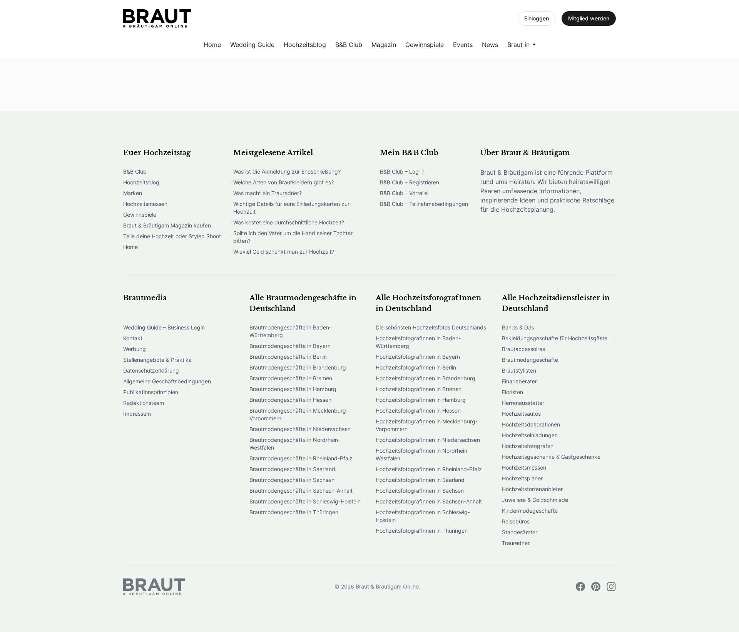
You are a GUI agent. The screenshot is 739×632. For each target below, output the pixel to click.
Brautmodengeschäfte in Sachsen (291, 479)
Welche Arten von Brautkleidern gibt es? (283, 182)
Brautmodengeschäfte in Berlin (288, 356)
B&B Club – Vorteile (404, 193)
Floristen (512, 392)
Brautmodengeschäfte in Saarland (292, 469)
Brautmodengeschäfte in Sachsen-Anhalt (301, 490)
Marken (132, 193)
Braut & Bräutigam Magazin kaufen (167, 225)
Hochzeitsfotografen (527, 446)
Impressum (137, 413)
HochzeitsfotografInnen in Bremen (418, 389)
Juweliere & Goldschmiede (535, 499)
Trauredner (516, 543)
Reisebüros (516, 521)
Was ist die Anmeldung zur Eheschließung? (287, 171)
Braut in (518, 44)
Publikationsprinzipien (150, 392)
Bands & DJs (518, 327)
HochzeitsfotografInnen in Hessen (418, 410)
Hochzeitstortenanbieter (532, 489)
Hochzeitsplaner (522, 478)
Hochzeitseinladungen (530, 435)
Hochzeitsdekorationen (531, 424)
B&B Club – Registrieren (409, 182)
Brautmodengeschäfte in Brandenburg (297, 367)
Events (463, 44)
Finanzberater (519, 381)
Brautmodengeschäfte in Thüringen (293, 512)
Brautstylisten (519, 370)
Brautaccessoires (523, 349)
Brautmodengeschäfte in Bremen (290, 378)
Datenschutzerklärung (151, 370)
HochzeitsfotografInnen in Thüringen (422, 530)
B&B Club (348, 44)
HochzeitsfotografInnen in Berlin (416, 367)
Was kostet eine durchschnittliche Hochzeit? (288, 222)
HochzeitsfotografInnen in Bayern (418, 356)
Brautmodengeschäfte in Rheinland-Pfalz (301, 458)
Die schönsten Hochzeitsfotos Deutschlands (431, 327)
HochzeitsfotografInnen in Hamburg (421, 399)
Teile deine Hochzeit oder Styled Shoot (172, 236)
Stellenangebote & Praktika (157, 359)
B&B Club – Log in (402, 171)
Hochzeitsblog (305, 44)
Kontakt (132, 338)
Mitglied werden (588, 18)
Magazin (383, 44)
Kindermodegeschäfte (530, 510)
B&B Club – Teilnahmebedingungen (424, 203)
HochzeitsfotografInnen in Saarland (420, 479)
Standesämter (519, 532)
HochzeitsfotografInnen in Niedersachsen (428, 439)
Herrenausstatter (523, 402)
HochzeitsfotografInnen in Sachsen (420, 490)
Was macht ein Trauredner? (267, 193)
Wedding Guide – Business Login (164, 327)
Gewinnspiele (424, 44)
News (490, 44)
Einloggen (536, 18)
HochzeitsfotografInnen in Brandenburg (425, 378)
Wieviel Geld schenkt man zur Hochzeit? (283, 251)
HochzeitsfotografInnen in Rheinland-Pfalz (429, 469)
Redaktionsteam (143, 402)
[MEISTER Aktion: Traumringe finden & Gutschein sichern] (157, 18)
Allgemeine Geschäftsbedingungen (167, 381)
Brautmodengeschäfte (530, 359)
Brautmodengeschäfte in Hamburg (292, 389)
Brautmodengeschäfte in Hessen (290, 399)
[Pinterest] (595, 586)
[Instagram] (611, 586)
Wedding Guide (252, 44)
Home (212, 44)
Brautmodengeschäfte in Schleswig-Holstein (305, 501)
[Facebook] (580, 586)
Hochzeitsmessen (145, 203)
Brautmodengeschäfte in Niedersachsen (300, 429)
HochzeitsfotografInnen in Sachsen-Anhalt (429, 501)
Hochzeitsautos (521, 413)
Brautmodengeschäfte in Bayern (290, 345)
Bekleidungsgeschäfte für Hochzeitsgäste (554, 338)
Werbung (134, 349)
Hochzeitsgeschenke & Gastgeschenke (551, 456)
